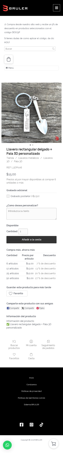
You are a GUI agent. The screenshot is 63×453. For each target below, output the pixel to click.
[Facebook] (21, 425)
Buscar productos (14, 346)
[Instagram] (31, 425)
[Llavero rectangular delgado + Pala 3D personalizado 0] (31, 113)
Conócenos (31, 384)
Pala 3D (18, 161)
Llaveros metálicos (28, 158)
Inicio (31, 378)
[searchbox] (30, 48)
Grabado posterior (25, 196)
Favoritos (14, 358)
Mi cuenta (31, 345)
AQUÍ (7, 42)
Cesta (31, 358)
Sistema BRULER (31, 404)
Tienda (10, 158)
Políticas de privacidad (31, 391)
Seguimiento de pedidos (48, 346)
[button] (8, 59)
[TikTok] (41, 425)
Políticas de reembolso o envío (31, 398)
